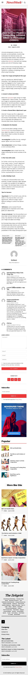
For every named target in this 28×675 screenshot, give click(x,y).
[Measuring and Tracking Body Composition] (5, 468)
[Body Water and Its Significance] (5, 475)
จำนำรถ (9, 323)
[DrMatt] (14, 254)
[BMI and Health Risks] (5, 448)
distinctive (11, 61)
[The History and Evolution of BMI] (5, 454)
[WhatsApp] (19, 379)
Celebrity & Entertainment (14, 29)
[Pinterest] (15, 379)
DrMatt (15, 45)
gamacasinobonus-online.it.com (13, 300)
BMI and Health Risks (15, 448)
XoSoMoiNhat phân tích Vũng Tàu (15, 273)
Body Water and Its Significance (15, 474)
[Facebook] (8, 379)
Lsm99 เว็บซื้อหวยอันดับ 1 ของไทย (16, 288)
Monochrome (5, 130)
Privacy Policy (18, 399)
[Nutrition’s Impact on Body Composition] (5, 461)
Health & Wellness (6, 642)
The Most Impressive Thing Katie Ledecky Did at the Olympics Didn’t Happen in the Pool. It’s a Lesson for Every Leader (7, 240)
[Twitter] (12, 379)
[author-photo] (2, 511)
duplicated (10, 97)
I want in (13, 396)
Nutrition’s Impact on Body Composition (17, 461)
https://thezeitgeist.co (14, 262)
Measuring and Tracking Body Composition (10, 583)
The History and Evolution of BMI (11, 533)
